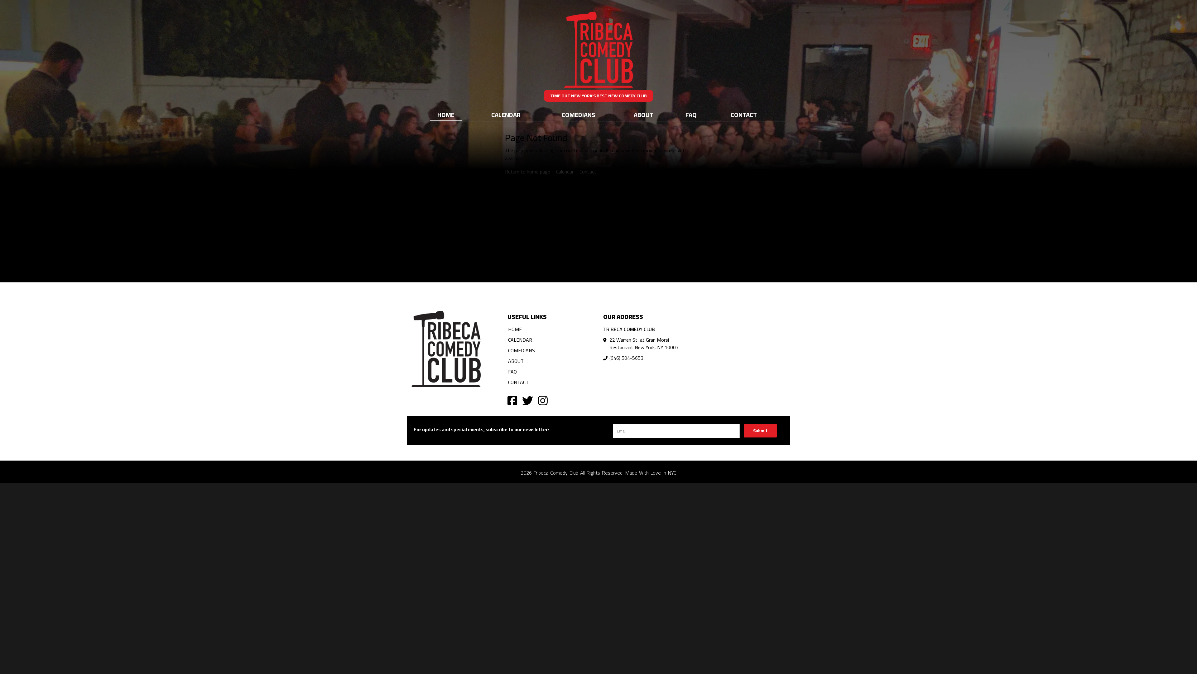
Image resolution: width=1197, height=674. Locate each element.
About (643, 114)
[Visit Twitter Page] (527, 400)
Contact (744, 114)
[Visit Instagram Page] (543, 400)
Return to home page (527, 171)
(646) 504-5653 (626, 358)
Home (445, 114)
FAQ (691, 114)
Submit (760, 431)
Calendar (506, 114)
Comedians (578, 114)
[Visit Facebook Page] (512, 400)
